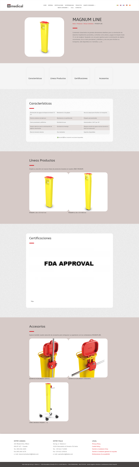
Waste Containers (62, 7)
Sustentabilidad (69, 5)
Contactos (78, 7)
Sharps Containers (88, 5)
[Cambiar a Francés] (123, 5)
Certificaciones (59, 5)
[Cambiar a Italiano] (117, 5)
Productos (79, 5)
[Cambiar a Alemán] (126, 5)
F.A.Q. (72, 7)
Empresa (50, 5)
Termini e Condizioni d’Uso (100, 449)
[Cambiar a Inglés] (120, 5)
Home (44, 5)
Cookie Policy (96, 446)
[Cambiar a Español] (129, 5)
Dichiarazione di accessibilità (101, 454)
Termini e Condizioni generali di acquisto (104, 451)
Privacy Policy (96, 444)
